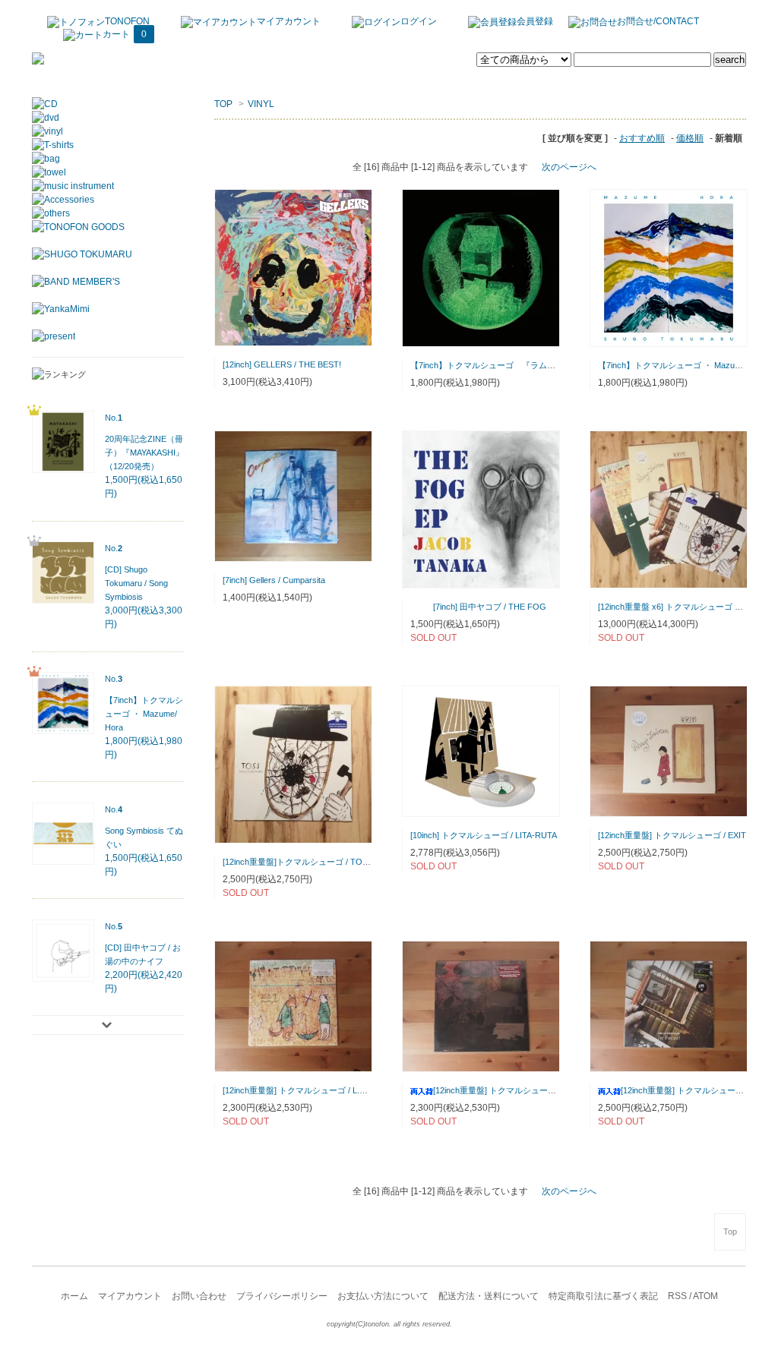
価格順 (690, 138)
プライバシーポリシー (281, 1296)
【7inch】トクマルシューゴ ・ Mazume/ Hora (683, 365)
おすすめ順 (642, 138)
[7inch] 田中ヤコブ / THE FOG (489, 606)
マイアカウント (289, 21)
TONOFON (127, 21)
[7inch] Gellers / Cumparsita (274, 580)
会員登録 (535, 21)
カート (125, 34)
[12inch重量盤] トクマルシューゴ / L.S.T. (298, 1090)
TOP (223, 104)
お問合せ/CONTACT (658, 21)
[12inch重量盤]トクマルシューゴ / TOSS (298, 861)
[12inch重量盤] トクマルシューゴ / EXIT (672, 835)
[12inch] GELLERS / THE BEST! (282, 364)
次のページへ (569, 167)
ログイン (418, 21)
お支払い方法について (383, 1296)
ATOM (705, 1296)
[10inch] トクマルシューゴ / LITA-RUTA (483, 835)
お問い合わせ (199, 1296)
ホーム (74, 1296)
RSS (677, 1296)
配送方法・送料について (488, 1296)
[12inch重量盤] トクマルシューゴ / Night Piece (519, 1090)
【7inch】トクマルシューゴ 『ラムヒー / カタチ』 (507, 365)
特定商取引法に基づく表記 (603, 1296)
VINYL (261, 104)
